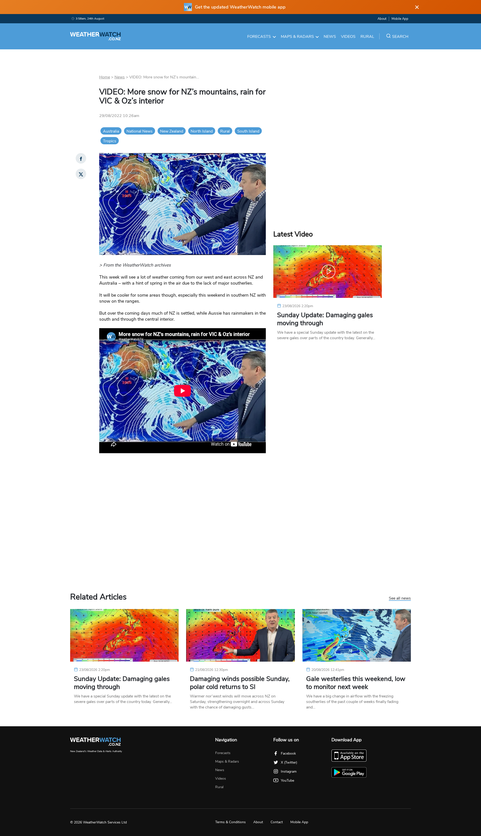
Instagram (289, 771)
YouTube (287, 780)
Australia (111, 131)
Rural (367, 36)
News (330, 36)
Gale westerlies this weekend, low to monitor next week (355, 683)
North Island (202, 131)
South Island (248, 131)
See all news (400, 598)
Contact (277, 822)
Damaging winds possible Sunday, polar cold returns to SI (240, 683)
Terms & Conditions (230, 822)
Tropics (109, 141)
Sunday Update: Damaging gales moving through (325, 319)
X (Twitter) (289, 762)
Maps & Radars (297, 36)
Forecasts (259, 36)
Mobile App (400, 19)
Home (104, 77)
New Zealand (171, 131)
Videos (348, 36)
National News (140, 131)
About (382, 19)
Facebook (288, 753)
